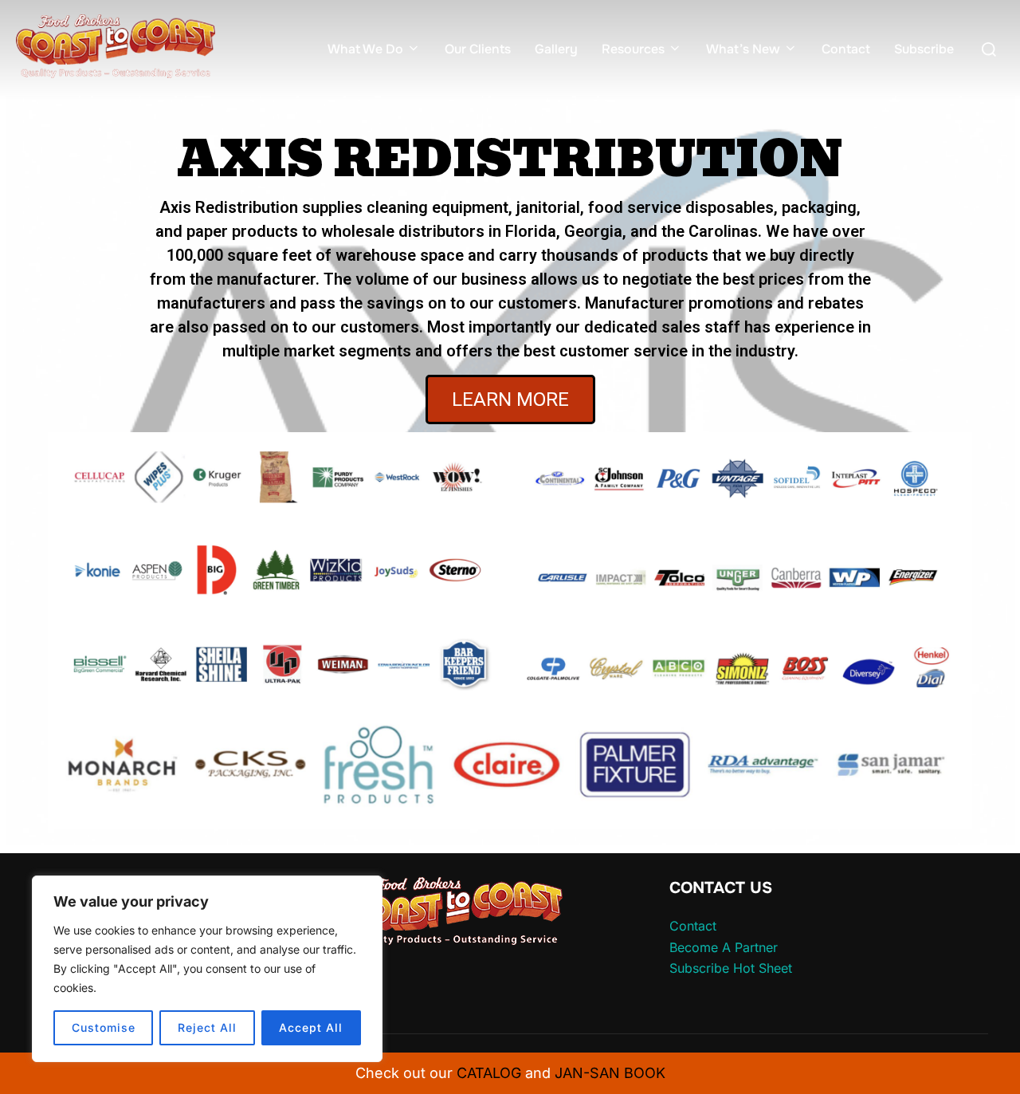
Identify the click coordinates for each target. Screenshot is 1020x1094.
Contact (846, 49)
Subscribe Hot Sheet (730, 968)
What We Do (365, 49)
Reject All (207, 1027)
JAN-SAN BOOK (610, 1072)
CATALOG (489, 1072)
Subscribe (924, 49)
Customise (103, 1027)
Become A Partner (723, 947)
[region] (207, 969)
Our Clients (478, 49)
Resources (633, 49)
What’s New (743, 49)
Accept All (311, 1027)
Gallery (556, 49)
